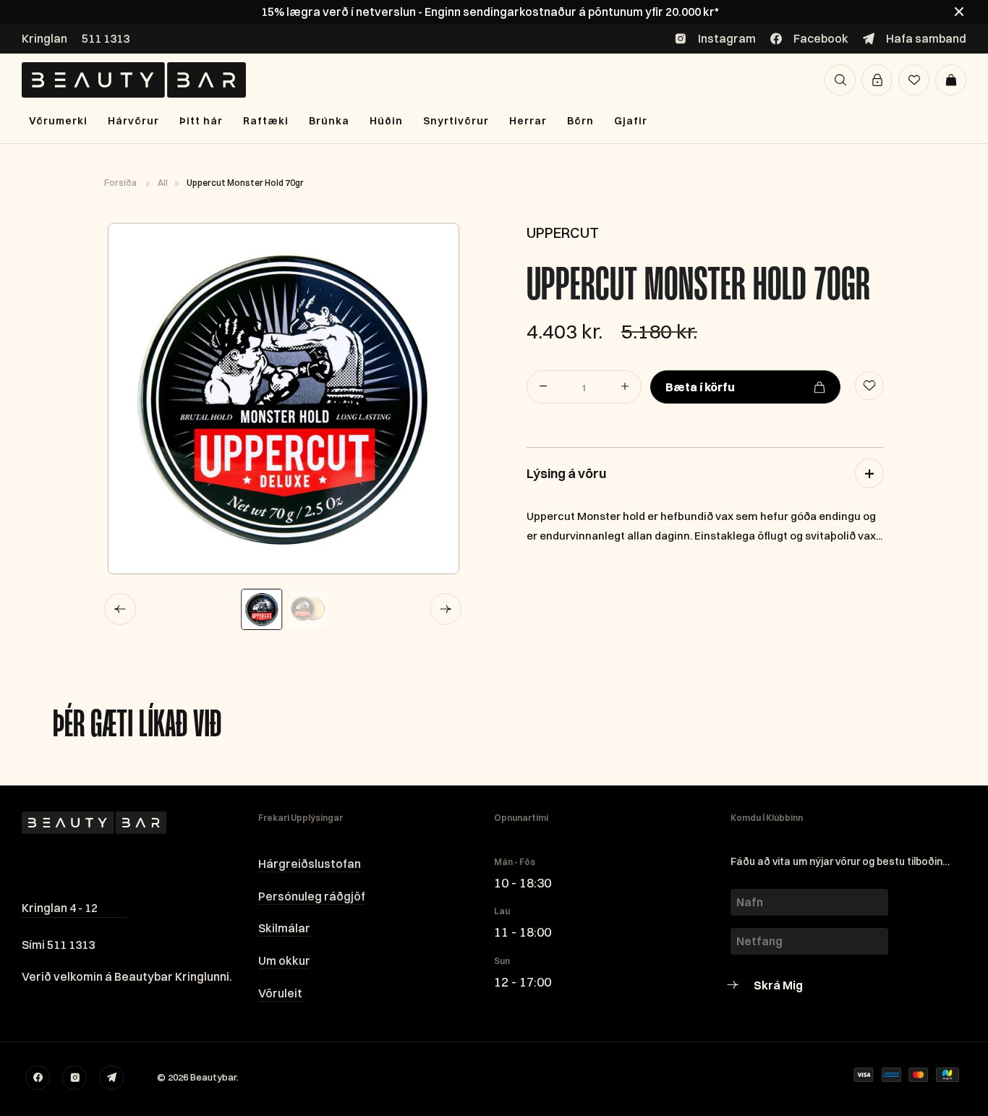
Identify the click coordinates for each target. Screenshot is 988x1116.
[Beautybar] (134, 80)
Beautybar (213, 1077)
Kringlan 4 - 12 (60, 907)
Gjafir (630, 120)
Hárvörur (133, 120)
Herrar (528, 120)
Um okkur (284, 960)
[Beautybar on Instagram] (74, 1077)
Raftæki (266, 120)
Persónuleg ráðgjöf (311, 896)
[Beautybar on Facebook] (37, 1077)
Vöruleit (280, 993)
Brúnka (329, 120)
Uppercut (563, 232)
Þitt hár (201, 120)
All (163, 182)
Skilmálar (284, 928)
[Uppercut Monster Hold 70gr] (283, 398)
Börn (580, 120)
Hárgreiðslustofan (309, 863)
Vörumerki (58, 120)
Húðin (386, 120)
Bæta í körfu (700, 387)
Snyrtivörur (456, 120)
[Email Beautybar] (111, 1077)
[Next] (445, 609)
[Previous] (120, 609)
